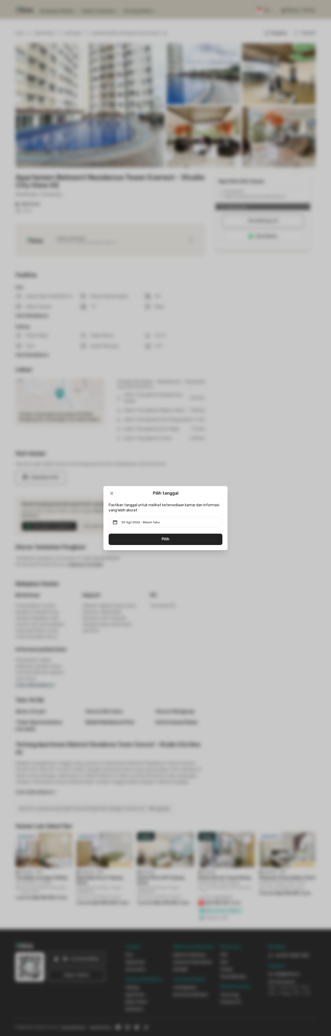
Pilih (165, 539)
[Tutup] (112, 493)
